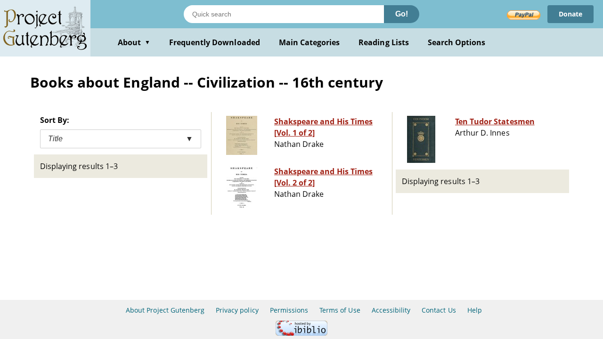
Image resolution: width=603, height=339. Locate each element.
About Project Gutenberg (165, 310)
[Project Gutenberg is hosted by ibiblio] (301, 333)
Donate (570, 13)
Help (474, 310)
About (134, 42)
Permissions (289, 310)
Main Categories (309, 42)
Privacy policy (237, 310)
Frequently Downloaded (214, 42)
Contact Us (439, 310)
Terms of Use (339, 310)
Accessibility (391, 310)
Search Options (457, 42)
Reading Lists (384, 42)
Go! (401, 14)
